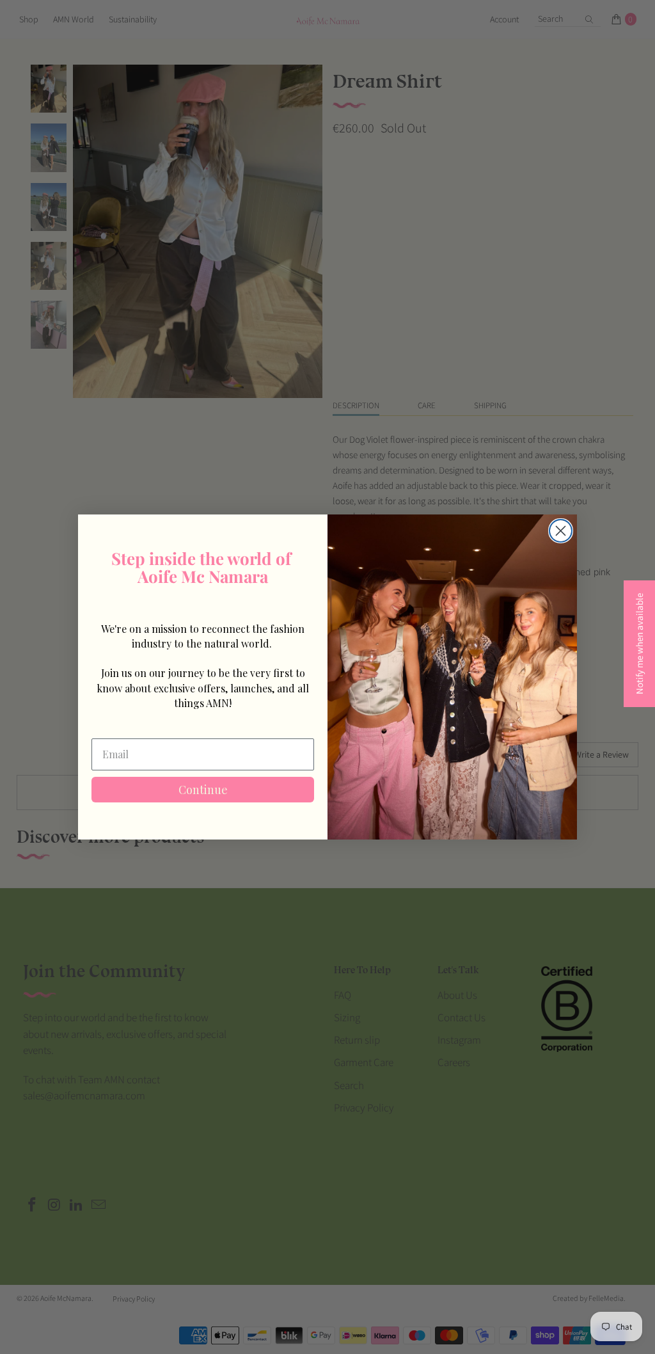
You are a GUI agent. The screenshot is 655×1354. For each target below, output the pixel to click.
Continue (203, 789)
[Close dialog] (560, 531)
